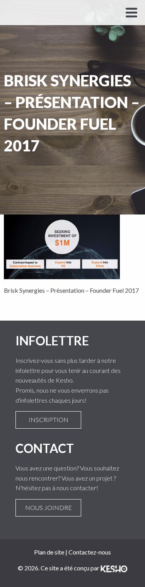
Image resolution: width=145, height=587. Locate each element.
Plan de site (49, 552)
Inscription (48, 419)
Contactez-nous (89, 552)
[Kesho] (114, 568)
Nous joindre (48, 507)
